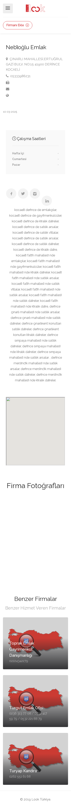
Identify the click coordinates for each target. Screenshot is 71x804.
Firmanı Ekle (15, 25)
